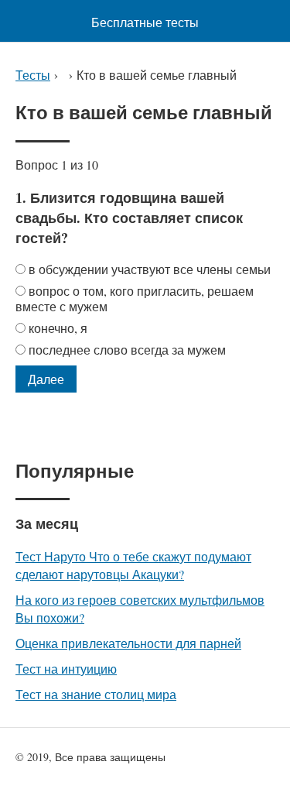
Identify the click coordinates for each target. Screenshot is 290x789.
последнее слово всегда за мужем (127, 349)
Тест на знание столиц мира (95, 694)
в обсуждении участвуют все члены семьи (150, 269)
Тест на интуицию (66, 668)
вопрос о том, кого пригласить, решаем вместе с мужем (134, 298)
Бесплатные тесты (145, 22)
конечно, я (58, 328)
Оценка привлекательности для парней (128, 643)
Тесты (32, 75)
